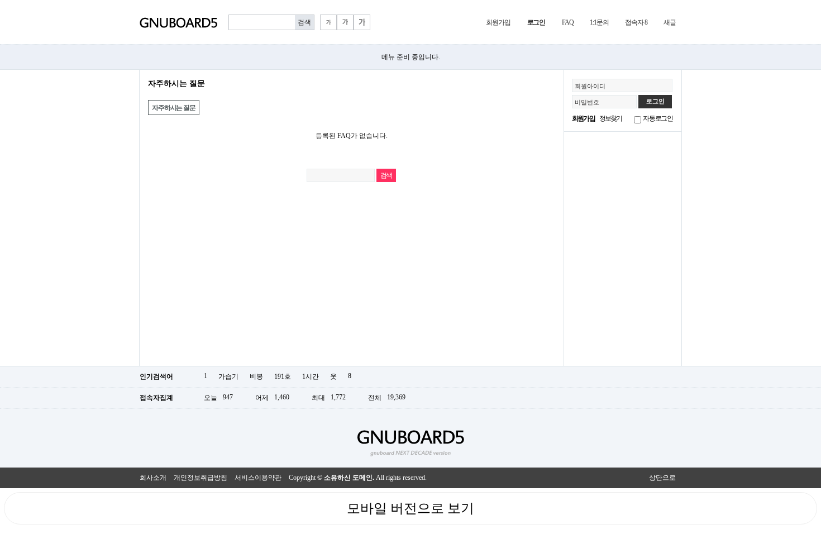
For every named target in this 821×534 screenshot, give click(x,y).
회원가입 (498, 22)
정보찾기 (610, 118)
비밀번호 (587, 102)
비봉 (256, 376)
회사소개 (153, 477)
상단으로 (662, 477)
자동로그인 (658, 118)
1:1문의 (599, 22)
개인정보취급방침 (200, 477)
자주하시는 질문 (173, 108)
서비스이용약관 (258, 477)
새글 (670, 22)
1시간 (310, 376)
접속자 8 (636, 22)
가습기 (228, 376)
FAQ (567, 22)
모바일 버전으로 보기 (410, 508)
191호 (282, 376)
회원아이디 (590, 86)
